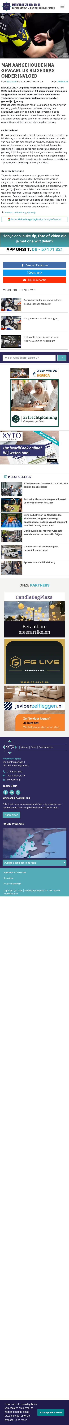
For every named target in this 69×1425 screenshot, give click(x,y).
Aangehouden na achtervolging (41, 318)
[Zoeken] (61, 358)
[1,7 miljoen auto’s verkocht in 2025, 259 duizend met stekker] (11, 489)
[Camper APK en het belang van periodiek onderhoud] (11, 552)
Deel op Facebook (37, 265)
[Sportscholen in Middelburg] (11, 568)
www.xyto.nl (13, 779)
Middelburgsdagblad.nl (26, 5)
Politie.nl (63, 81)
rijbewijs (31, 212)
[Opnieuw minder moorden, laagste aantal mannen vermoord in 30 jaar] (11, 536)
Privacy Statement (12, 884)
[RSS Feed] (18, 792)
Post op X (36, 272)
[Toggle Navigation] (62, 6)
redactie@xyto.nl (16, 775)
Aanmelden (11, 814)
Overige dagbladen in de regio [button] (20, 862)
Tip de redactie (37, 280)
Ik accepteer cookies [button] (51, 1412)
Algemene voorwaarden (15, 872)
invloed (9, 212)
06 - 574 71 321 (47, 249)
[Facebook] (6, 792)
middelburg (20, 212)
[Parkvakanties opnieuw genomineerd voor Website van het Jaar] (11, 505)
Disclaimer (8, 878)
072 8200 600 (14, 771)
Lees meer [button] (21, 1420)
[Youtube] (12, 792)
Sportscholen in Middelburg (39, 562)
